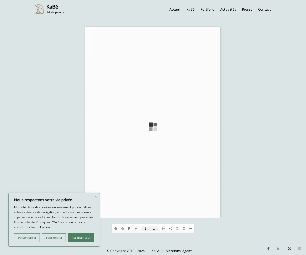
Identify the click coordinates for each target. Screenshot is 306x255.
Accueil (174, 9)
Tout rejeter (54, 238)
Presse (247, 9)
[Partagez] (268, 249)
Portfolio (207, 9)
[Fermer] (95, 196)
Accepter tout (81, 238)
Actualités (228, 9)
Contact (264, 9)
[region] (54, 220)
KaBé (190, 9)
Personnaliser (27, 238)
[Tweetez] (289, 249)
